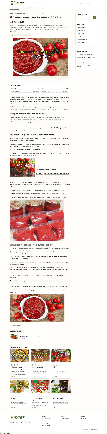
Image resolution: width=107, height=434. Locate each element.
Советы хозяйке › (81, 42)
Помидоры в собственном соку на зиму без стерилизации (86, 58)
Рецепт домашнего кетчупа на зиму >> (53, 174)
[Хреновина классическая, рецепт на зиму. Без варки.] (40, 386)
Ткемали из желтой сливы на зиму (19, 397)
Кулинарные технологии (40, 7)
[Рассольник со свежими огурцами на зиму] (40, 355)
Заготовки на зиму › (82, 27)
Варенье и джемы (46, 425)
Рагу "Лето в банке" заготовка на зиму (86, 54)
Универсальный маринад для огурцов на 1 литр (86, 65)
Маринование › (81, 30)
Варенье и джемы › (82, 39)
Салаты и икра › (81, 33)
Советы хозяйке (27, 7)
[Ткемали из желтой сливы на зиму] (19, 386)
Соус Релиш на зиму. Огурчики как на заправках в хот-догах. (18, 367)
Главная (11, 13)
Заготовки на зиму (14, 8)
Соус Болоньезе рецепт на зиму (61, 366)
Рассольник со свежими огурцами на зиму (39, 366)
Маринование (45, 420)
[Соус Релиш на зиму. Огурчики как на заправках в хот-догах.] (19, 355)
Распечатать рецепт (16, 325)
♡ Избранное (80, 3)
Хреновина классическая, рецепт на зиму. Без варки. (40, 398)
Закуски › (79, 36)
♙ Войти (87, 3)
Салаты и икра (45, 423)
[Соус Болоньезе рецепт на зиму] (61, 355)
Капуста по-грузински (82, 62)
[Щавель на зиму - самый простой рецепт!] (61, 386)
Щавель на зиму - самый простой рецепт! (60, 397)
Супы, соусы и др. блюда (21, 13)
